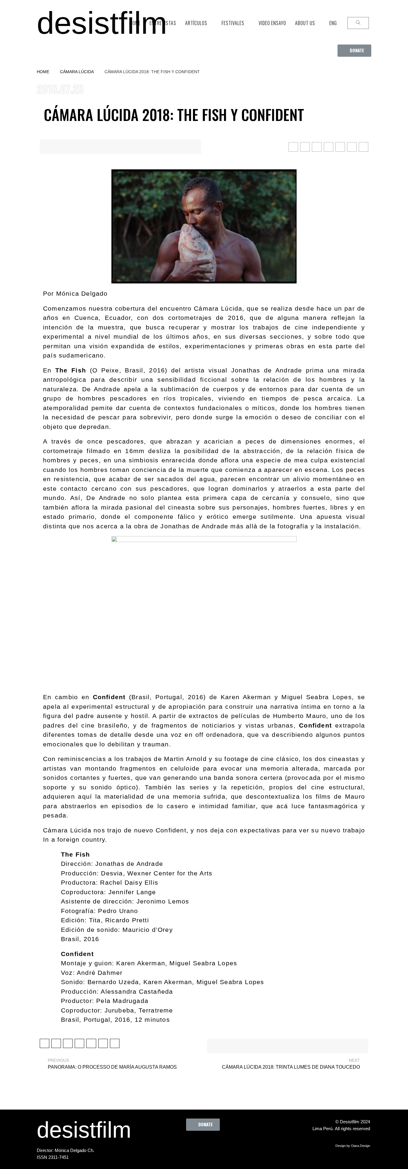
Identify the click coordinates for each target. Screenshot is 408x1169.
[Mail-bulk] (238, 1144)
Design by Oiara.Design (352, 1145)
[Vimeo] (222, 1144)
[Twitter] (189, 1144)
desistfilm (102, 22)
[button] (354, 51)
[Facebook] (172, 1144)
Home (43, 71)
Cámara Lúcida (77, 71)
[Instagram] (205, 1144)
